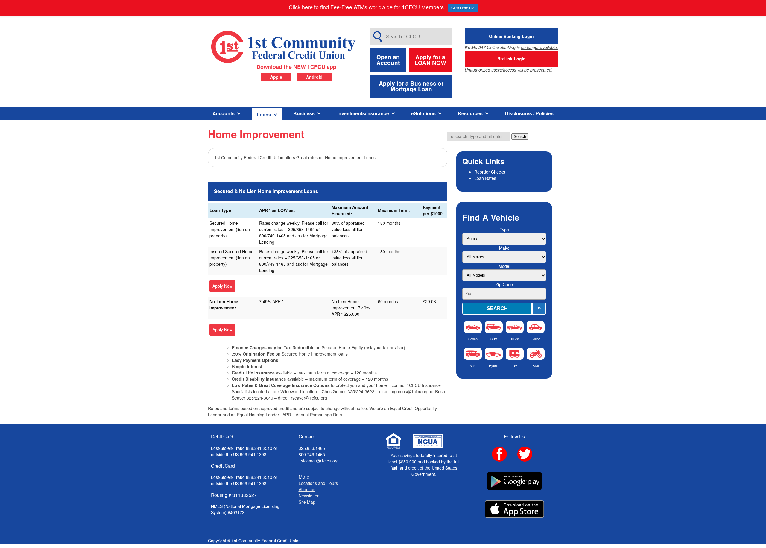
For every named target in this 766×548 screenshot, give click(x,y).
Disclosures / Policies (529, 113)
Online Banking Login (511, 36)
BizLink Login (511, 59)
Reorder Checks (489, 172)
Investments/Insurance (363, 113)
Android (314, 77)
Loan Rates (485, 178)
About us (307, 489)
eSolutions (423, 113)
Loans (264, 114)
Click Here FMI (463, 7)
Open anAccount (388, 60)
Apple (276, 77)
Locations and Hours (318, 483)
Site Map (307, 502)
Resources (470, 113)
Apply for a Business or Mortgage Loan (411, 86)
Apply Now (222, 286)
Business (304, 113)
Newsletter (309, 496)
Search (520, 136)
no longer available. (539, 47)
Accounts (223, 113)
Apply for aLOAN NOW (430, 60)
